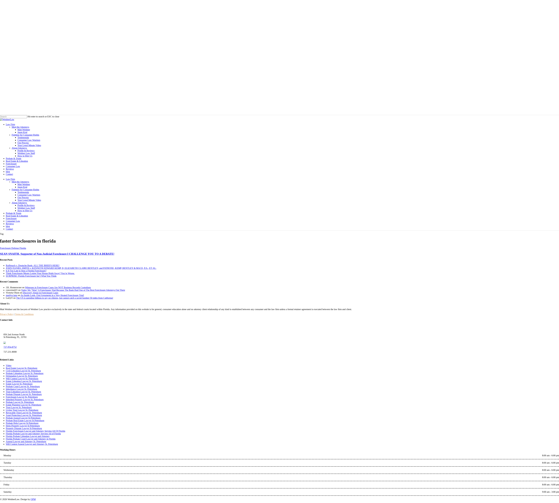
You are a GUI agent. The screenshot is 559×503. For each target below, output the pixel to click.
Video (8, 365)
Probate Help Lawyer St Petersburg (22, 423)
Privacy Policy (6, 314)
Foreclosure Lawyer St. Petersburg (22, 397)
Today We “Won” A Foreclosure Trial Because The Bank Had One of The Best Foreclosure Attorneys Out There (73, 290)
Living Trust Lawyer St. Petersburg (22, 410)
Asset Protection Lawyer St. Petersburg (24, 415)
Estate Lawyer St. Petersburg (19, 384)
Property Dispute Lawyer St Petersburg (24, 428)
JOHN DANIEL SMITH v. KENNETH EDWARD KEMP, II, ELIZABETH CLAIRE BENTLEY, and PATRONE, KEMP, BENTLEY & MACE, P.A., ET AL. (81, 268)
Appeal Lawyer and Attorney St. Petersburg (26, 441)
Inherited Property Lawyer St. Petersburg (25, 399)
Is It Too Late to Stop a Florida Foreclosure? (26, 270)
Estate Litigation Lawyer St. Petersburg (24, 381)
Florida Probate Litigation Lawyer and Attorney (28, 436)
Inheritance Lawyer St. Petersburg (21, 389)
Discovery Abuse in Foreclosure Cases (40, 292)
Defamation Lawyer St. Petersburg (22, 376)
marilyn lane (11, 295)
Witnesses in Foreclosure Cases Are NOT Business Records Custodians (58, 287)
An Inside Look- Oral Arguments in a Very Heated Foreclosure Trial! (52, 295)
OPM (33, 499)
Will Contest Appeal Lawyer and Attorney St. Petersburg (32, 444)
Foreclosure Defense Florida (13, 248)
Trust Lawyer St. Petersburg (19, 407)
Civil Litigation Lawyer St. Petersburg (23, 370)
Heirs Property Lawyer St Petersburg (23, 426)
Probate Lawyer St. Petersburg (20, 402)
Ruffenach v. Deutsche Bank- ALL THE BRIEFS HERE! (32, 265)
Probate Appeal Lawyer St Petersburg (23, 418)
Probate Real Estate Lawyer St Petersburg (25, 420)
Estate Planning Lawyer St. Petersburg (23, 405)
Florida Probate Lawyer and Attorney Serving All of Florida (33, 433)
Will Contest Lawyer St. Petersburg (22, 378)
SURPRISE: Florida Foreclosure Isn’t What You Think (31, 276)
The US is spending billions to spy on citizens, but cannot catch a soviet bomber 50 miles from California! (64, 298)
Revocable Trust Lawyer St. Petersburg (24, 412)
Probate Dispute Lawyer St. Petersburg (24, 394)
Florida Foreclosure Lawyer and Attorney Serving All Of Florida (35, 431)
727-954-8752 (10, 347)
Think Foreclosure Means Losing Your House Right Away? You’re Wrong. (40, 273)
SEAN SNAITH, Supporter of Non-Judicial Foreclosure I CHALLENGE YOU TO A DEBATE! (57, 253)
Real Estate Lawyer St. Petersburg (21, 368)
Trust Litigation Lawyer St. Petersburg (23, 391)
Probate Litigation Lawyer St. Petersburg (24, 373)
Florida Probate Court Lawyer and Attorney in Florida (30, 439)
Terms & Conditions (24, 314)
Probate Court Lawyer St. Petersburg (23, 386)
